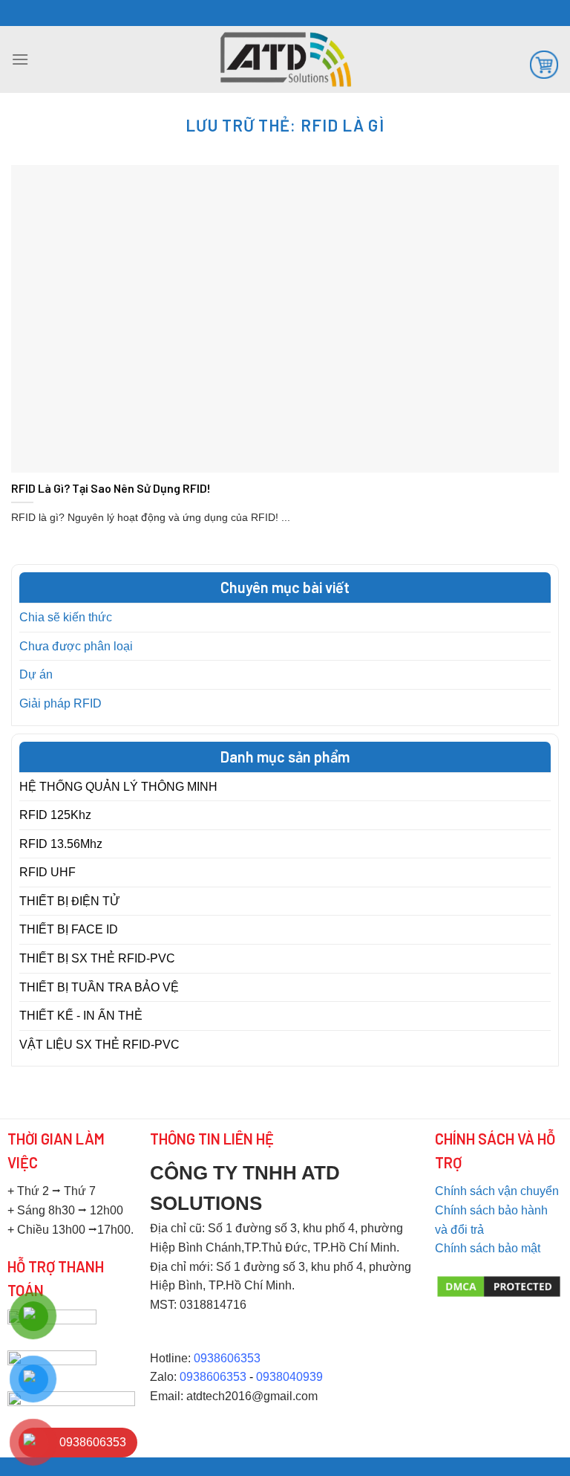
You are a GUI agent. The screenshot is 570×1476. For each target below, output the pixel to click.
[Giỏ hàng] (544, 63)
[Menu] (20, 59)
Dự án (36, 674)
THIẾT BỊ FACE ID (68, 929)
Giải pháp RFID (60, 703)
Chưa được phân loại (76, 646)
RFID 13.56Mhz (60, 844)
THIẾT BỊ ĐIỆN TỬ (69, 901)
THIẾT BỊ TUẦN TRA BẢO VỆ (99, 987)
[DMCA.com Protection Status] (499, 1285)
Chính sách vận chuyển (497, 1191)
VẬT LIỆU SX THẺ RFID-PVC (99, 1044)
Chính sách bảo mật (487, 1248)
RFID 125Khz (55, 815)
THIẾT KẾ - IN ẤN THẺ (80, 1015)
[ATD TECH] (285, 59)
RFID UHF (47, 872)
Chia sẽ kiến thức (65, 617)
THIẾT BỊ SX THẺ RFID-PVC (97, 958)
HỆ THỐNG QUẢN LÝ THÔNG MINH (118, 786)
